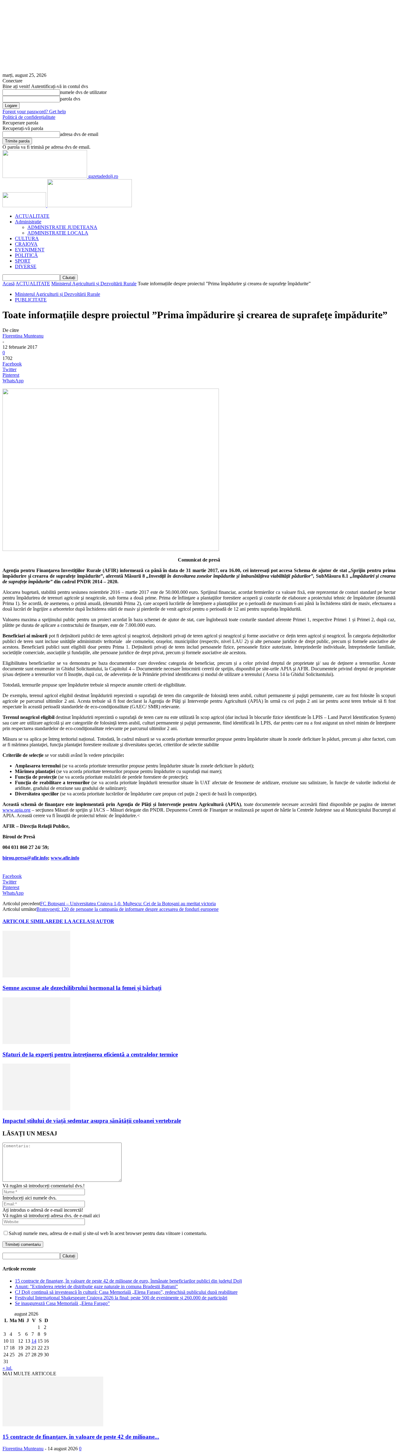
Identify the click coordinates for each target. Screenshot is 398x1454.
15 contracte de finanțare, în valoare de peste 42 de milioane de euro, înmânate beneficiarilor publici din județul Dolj (128, 1281)
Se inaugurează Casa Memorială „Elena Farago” (62, 1303)
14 (33, 1341)
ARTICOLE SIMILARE (29, 921)
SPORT (22, 260)
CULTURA (27, 238)
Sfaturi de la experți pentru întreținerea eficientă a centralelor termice (90, 1054)
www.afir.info (65, 857)
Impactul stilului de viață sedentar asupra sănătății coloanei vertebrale (91, 1120)
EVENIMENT (29, 249)
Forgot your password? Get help (34, 111)
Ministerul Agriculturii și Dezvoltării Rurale (94, 283)
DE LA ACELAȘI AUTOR (85, 921)
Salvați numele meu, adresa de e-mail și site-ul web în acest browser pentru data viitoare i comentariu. (108, 1233)
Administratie (28, 221)
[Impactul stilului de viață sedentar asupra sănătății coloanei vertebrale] (36, 1108)
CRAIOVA (26, 244)
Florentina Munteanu (23, 335)
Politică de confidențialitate (28, 117)
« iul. (7, 1368)
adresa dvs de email (79, 134)
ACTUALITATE (32, 216)
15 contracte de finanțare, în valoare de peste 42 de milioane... (80, 1436)
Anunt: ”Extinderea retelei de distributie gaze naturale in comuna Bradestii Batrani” (96, 1286)
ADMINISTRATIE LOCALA (57, 232)
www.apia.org (16, 810)
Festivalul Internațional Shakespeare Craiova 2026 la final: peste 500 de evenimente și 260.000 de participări (121, 1297)
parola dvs (70, 98)
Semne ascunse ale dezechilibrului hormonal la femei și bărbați (81, 988)
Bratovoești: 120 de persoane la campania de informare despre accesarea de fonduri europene (127, 909)
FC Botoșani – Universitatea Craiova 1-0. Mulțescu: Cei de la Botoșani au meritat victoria (128, 903)
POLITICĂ (26, 255)
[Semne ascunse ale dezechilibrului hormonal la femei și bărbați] (36, 975)
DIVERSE (25, 266)
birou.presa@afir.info (25, 857)
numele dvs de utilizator (83, 92)
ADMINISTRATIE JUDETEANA (62, 227)
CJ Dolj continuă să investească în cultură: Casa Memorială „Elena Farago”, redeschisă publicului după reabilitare (126, 1292)
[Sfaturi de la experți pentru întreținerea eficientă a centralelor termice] (36, 1042)
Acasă (8, 283)
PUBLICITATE (31, 299)
